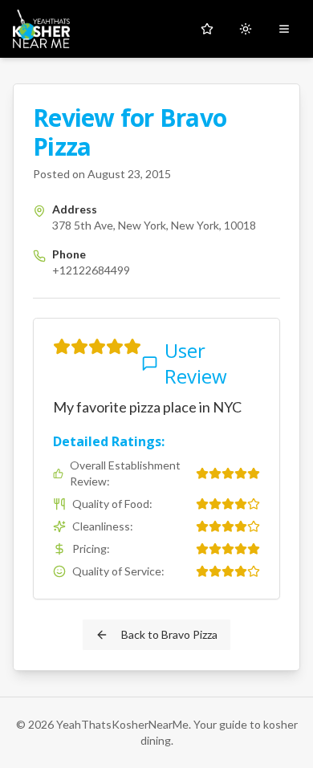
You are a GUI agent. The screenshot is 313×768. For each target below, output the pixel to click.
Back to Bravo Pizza (169, 634)
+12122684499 (91, 270)
